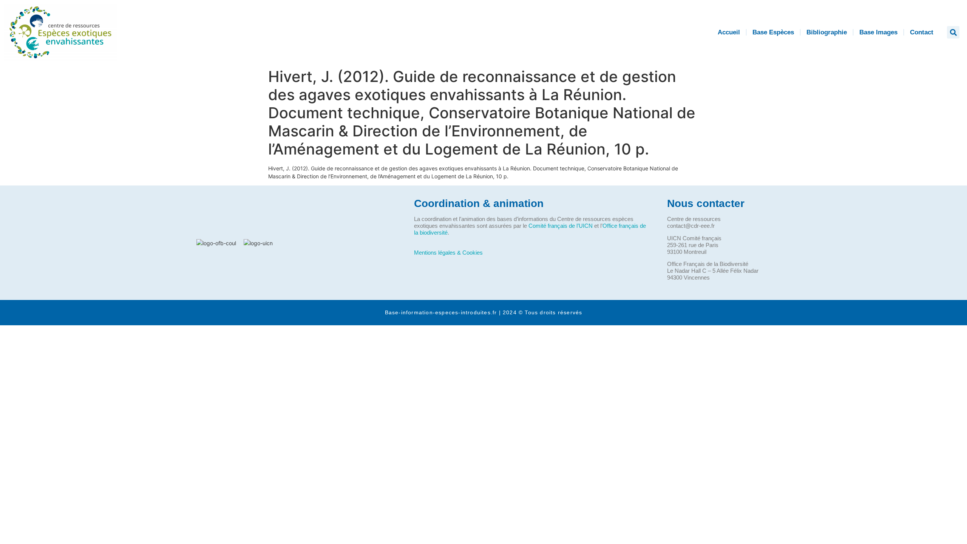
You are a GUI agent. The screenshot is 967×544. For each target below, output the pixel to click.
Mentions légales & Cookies (448, 252)
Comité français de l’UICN (560, 226)
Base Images (878, 32)
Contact (921, 32)
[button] (953, 32)
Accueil (729, 32)
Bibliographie (826, 32)
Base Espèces (773, 32)
